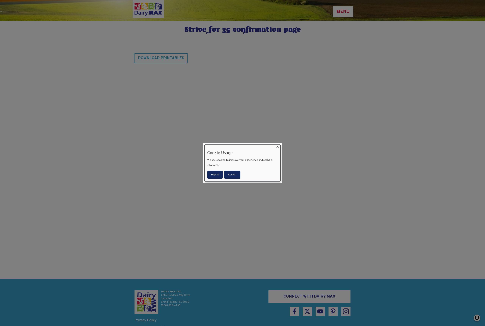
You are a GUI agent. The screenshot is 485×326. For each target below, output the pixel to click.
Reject (215, 174)
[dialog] (242, 163)
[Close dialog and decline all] (277, 147)
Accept (232, 174)
